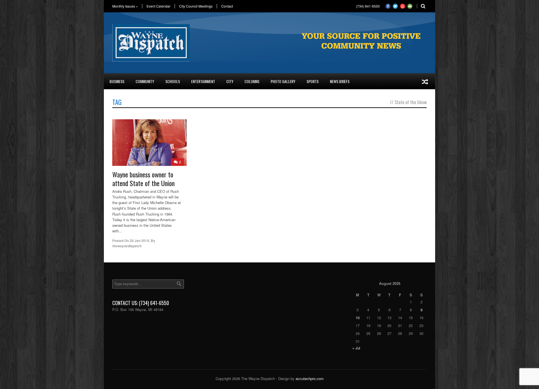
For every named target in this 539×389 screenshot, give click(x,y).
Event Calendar (158, 6)
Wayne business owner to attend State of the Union (143, 178)
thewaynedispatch (126, 245)
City (229, 81)
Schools (172, 81)
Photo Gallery (283, 81)
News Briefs (340, 81)
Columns (252, 81)
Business (116, 81)
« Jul (356, 348)
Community (145, 81)
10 (358, 317)
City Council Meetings (196, 6)
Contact (227, 6)
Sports (313, 81)
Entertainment (203, 81)
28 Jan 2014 (139, 240)
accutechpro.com (310, 378)
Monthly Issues (125, 6)
